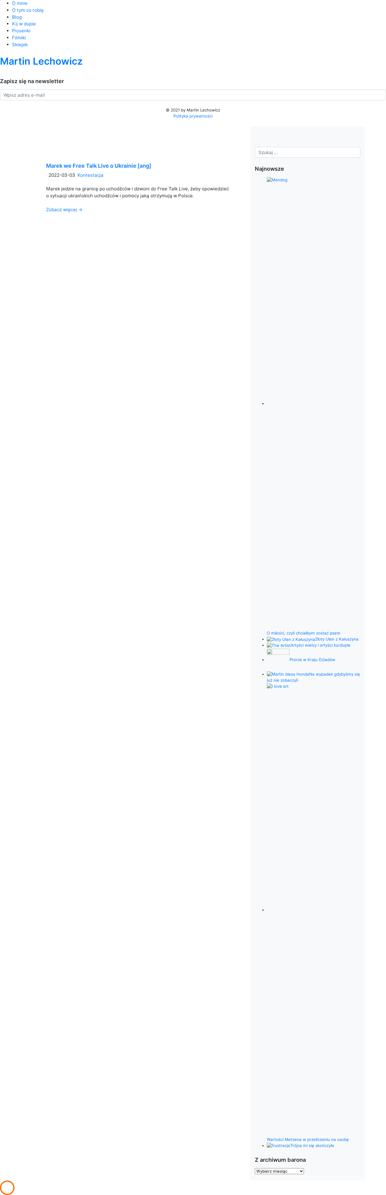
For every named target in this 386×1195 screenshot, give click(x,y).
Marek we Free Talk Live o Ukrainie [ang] (98, 166)
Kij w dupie (24, 24)
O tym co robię (28, 10)
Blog (17, 17)
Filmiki (19, 37)
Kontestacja (90, 175)
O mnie (19, 3)
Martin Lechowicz (41, 61)
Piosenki (21, 31)
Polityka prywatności (193, 116)
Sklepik (20, 44)
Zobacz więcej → (64, 209)
